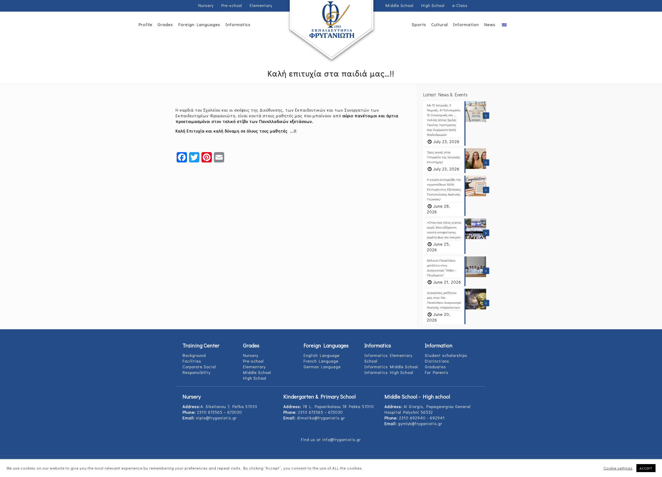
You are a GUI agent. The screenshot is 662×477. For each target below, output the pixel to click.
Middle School (399, 5)
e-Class (460, 5)
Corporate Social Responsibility (199, 369)
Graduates (435, 366)
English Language (322, 355)
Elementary (261, 5)
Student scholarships (446, 355)
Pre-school (231, 5)
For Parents (436, 372)
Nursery (206, 5)
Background (194, 355)
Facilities (192, 361)
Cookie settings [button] (618, 468)
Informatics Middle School (391, 366)
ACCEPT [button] (646, 468)
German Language (322, 366)
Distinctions (437, 361)
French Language (321, 361)
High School (433, 5)
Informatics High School (388, 372)
